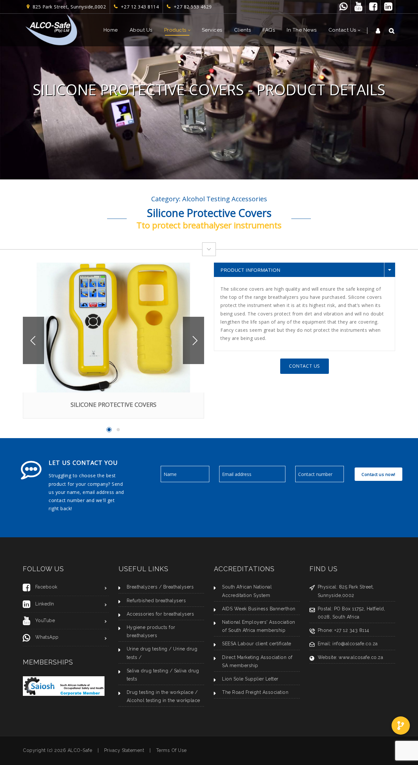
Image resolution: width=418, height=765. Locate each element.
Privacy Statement (124, 750)
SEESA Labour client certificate (256, 643)
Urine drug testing (147, 648)
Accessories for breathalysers (160, 614)
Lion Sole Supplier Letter (250, 678)
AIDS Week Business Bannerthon (259, 608)
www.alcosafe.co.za (361, 657)
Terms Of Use (171, 750)
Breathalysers (178, 586)
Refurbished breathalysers (156, 600)
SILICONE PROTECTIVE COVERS (113, 404)
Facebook (46, 586)
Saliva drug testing (148, 670)
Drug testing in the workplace (160, 692)
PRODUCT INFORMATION (250, 270)
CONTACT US (304, 366)
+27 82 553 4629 (191, 7)
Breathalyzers (142, 586)
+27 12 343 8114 (138, 7)
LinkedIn (44, 603)
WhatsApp (47, 637)
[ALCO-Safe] (51, 30)
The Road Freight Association (255, 692)
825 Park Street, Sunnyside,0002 (68, 7)
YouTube (45, 620)
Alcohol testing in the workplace (163, 700)
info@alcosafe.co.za (355, 643)
